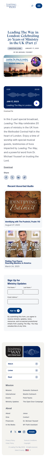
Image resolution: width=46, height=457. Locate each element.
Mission (9, 390)
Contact (26, 417)
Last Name (27, 287)
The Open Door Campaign (33, 401)
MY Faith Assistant (30, 424)
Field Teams (27, 398)
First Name (12, 287)
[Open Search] (32, 5)
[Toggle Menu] (39, 5)
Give (7, 417)
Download (8, 167)
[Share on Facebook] (6, 177)
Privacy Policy (10, 440)
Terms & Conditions (30, 440)
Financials (10, 421)
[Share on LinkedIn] (18, 177)
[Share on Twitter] (12, 177)
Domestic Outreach (30, 390)
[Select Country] (28, 450)
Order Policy (10, 443)
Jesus (25, 413)
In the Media (10, 424)
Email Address (13, 297)
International (10, 394)
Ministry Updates (12, 401)
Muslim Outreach (29, 394)
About (8, 413)
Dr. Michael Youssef (30, 421)
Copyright (27, 443)
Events (8, 398)
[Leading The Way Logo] (11, 6)
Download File (8, 111)
